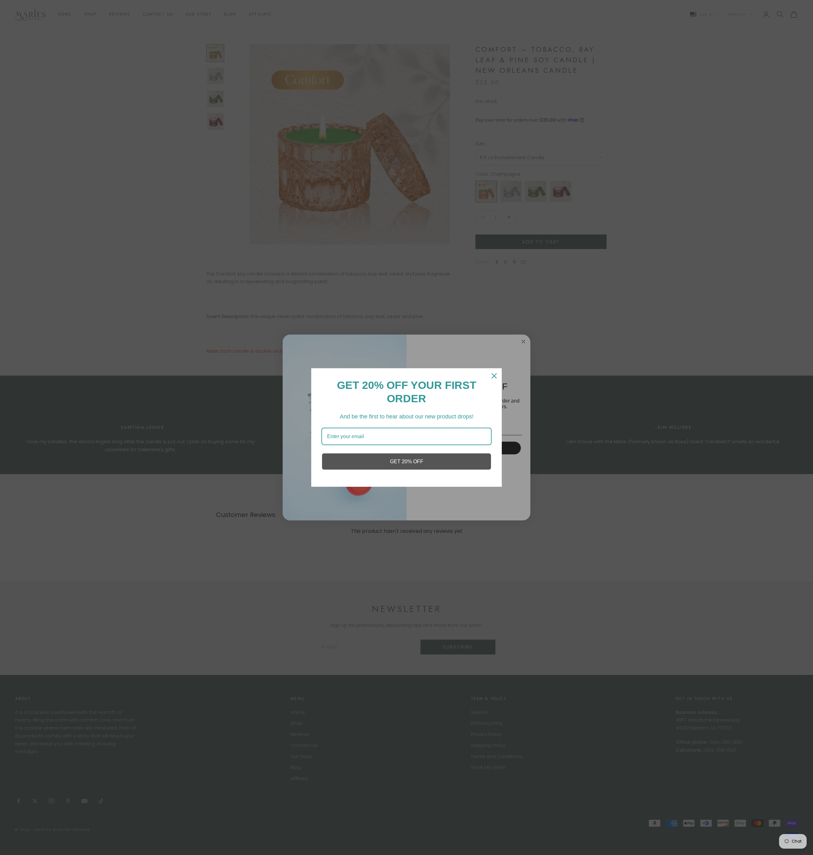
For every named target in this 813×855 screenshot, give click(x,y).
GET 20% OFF (406, 461)
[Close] (494, 375)
